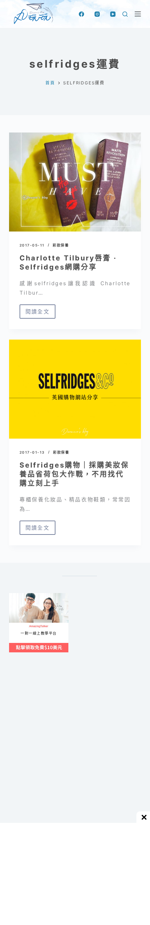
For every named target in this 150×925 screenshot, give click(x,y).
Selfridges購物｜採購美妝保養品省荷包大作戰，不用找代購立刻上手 (74, 474)
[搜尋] (125, 14)
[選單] (138, 14)
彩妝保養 (61, 245)
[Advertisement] (75, 754)
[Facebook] (81, 14)
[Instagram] (97, 14)
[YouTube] (112, 14)
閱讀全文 (40, 313)
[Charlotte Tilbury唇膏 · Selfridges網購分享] (75, 182)
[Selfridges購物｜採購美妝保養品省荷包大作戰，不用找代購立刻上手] (75, 389)
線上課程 (16, 596)
